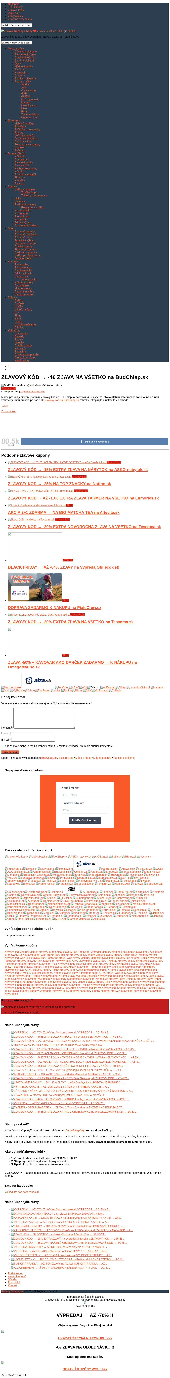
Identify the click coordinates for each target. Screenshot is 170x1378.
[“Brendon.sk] (55, 916)
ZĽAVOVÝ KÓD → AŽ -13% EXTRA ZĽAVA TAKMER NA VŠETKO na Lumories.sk (83, 498)
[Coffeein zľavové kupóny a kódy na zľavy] (79, 871)
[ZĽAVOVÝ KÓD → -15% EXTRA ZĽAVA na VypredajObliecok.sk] (50, 1070)
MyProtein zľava (14, 969)
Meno (5, 733)
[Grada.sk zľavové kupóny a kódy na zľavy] (42, 910)
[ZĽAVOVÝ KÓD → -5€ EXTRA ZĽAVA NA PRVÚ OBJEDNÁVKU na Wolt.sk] (57, 1111)
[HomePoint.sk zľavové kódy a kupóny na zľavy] (45, 883)
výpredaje (45, 990)
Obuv (18, 63)
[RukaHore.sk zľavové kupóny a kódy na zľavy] (72, 892)
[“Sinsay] (21, 916)
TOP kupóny (15, 7)
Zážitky (19, 300)
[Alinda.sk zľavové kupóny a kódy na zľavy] (118, 895)
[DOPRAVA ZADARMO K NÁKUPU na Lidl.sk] (39, 1045)
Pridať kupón (15, 1273)
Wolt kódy (152, 972)
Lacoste (26, 102)
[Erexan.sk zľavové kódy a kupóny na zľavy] (28, 883)
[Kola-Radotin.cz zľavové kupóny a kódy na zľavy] (88, 910)
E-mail (6, 739)
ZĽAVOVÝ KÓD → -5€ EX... (120, 1111)
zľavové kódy (60, 990)
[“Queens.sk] (104, 916)
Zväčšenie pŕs (29, 192)
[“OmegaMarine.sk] (78, 919)
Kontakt (12, 1285)
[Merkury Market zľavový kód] (11, 687)
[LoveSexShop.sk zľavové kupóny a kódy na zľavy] (71, 901)
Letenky (19, 342)
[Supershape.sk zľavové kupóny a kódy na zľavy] (83, 898)
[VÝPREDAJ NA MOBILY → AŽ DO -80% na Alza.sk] (43, 1247)
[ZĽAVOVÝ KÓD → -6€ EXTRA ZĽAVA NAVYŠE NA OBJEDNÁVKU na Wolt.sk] (59, 1057)
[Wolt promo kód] (83, 687)
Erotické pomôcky (25, 357)
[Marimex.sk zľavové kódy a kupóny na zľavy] (13, 874)
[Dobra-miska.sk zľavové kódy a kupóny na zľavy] (85, 877)
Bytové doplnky (24, 162)
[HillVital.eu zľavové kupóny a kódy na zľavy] (65, 898)
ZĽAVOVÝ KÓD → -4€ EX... (105, 1036)
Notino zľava (130, 954)
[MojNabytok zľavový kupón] (100, 690)
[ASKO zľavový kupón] (74, 687)
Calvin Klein (28, 90)
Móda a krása (16, 48)
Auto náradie (28, 279)
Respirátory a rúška (32, 207)
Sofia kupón (119, 966)
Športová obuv (23, 237)
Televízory (21, 126)
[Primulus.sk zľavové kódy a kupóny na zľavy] (65, 877)
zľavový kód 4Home (127, 957)
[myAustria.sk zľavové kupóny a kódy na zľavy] (140, 877)
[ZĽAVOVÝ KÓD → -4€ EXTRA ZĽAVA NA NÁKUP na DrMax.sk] (50, 1036)
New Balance (29, 105)
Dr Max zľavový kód (25, 978)
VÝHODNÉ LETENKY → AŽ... (94, 1255)
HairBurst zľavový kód (36, 984)
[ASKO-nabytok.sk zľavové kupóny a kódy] (79, 856)
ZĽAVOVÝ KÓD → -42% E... (112, 1099)
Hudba (19, 321)
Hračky (19, 306)
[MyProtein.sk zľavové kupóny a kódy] (47, 868)
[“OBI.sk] (10, 916)
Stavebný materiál (25, 174)
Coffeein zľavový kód (141, 981)
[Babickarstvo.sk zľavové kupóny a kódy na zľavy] (107, 877)
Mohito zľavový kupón (90, 981)
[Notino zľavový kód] (66, 690)
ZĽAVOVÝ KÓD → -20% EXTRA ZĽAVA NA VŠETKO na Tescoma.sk (70, 622)
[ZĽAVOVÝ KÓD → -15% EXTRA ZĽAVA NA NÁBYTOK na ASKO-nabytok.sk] (57, 462)
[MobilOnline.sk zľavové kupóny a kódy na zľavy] (15, 904)
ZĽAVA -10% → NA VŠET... (90, 1095)
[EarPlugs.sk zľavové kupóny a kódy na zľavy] (107, 910)
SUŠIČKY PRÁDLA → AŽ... (90, 1263)
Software (20, 150)
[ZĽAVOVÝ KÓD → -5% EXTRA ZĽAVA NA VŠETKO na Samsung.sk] (53, 1078)
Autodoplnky (22, 285)
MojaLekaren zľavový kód (65, 984)
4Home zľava (67, 975)
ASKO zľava (106, 972)
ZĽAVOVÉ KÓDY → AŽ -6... (123, 1061)
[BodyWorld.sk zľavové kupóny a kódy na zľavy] (14, 913)
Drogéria (20, 75)
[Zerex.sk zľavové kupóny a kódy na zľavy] (48, 913)
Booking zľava (121, 975)
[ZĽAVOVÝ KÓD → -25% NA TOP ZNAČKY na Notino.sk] (40, 476)
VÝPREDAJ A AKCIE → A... (92, 1086)
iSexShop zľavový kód (33, 981)
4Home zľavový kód (72, 954)
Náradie (19, 171)
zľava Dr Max (84, 963)
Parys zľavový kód (105, 987)
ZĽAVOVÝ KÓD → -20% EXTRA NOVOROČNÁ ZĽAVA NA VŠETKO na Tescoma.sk (84, 526)
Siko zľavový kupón (116, 981)
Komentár (7, 727)
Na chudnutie (22, 210)
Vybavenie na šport (26, 243)
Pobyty (19, 339)
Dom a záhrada (17, 153)
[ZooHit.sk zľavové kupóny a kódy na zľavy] (106, 904)
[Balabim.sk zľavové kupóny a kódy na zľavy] (103, 895)
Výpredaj (68, 560)
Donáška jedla (23, 345)
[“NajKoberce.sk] (139, 916)
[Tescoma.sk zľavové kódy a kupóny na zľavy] (134, 874)
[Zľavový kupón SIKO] (87, 690)
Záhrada (20, 183)
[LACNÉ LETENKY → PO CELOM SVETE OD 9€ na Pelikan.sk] (50, 1259)
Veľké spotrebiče (24, 135)
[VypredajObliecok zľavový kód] (139, 687)
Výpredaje (14, 13)
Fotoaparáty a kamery (27, 144)
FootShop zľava (56, 957)
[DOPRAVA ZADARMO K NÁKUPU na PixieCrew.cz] (35, 600)
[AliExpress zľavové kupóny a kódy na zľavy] (40, 871)
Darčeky (19, 303)
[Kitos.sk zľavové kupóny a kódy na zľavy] (50, 898)
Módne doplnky (24, 66)
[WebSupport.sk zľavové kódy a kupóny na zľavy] (96, 874)
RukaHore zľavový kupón (26, 966)
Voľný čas (14, 330)
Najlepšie (13, 4)
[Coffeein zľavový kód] (115, 690)
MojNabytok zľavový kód (147, 960)
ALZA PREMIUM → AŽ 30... (94, 1267)
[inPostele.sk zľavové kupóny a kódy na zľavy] (136, 901)
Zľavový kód (8, 388)
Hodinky (19, 147)
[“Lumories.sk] (125, 913)
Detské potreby (23, 246)
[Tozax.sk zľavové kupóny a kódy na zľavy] (56, 910)
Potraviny (20, 351)
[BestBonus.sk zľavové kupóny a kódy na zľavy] (35, 904)
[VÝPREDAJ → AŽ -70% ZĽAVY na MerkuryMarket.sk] (44, 1032)
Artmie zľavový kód (81, 987)
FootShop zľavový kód (18, 960)
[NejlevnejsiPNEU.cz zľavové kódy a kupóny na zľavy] (89, 880)
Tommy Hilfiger (30, 114)
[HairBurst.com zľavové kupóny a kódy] (108, 868)
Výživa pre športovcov (28, 255)
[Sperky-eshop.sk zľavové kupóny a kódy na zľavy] (16, 880)
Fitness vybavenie (25, 249)
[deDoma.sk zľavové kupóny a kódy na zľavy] (141, 892)
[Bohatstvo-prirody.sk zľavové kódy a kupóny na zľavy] (31, 877)
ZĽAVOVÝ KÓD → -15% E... (107, 1070)
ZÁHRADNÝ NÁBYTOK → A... (114, 1090)
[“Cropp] (10, 919)
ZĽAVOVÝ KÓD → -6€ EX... (124, 1057)
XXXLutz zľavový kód (32, 957)
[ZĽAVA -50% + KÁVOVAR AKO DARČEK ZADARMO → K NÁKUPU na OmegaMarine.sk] (35, 655)
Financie (20, 177)
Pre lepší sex (22, 216)
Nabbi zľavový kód (58, 987)
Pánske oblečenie (25, 54)
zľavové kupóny (19, 990)
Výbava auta (22, 276)
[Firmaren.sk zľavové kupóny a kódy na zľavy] (103, 883)
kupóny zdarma (100, 990)
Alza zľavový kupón (63, 963)
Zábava (12, 297)
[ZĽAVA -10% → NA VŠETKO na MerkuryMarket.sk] (42, 1095)
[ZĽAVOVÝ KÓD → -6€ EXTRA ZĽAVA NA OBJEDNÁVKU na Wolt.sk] (2, 1363)
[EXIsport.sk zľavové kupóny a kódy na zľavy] (121, 904)
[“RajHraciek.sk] (36, 916)
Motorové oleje (23, 288)
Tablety (19, 132)
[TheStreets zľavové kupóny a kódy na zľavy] (61, 871)
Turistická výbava (25, 240)
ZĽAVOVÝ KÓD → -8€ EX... (106, 1065)
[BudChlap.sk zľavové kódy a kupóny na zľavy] (117, 874)
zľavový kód (125, 990)
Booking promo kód (145, 969)
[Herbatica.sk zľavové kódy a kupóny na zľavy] (64, 883)
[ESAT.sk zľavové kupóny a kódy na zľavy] (124, 877)
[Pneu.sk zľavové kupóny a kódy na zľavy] (147, 895)
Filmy (18, 315)
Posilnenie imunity (25, 204)
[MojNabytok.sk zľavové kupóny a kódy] (39, 856)
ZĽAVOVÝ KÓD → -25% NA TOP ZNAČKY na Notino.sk (59, 483)
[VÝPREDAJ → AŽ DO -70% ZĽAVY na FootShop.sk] (43, 1251)
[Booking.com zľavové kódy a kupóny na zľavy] (66, 880)
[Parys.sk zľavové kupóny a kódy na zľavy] (137, 883)
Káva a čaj (21, 348)
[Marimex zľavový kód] (157, 687)
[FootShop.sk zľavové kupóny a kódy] (58, 856)
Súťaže (12, 1279)
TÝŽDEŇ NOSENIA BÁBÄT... (106, 1107)
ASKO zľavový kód (43, 960)
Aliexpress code (88, 972)
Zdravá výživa (23, 222)
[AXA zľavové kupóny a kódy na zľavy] (17, 871)
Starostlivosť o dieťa (26, 225)
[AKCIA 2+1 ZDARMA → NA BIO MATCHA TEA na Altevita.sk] (37, 505)
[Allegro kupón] (121, 687)
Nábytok (19, 156)
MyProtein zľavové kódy (52, 978)
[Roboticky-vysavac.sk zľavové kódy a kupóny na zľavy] (35, 874)
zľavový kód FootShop (76, 951)
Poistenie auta (23, 267)
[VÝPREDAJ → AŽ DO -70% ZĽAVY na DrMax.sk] (41, 1103)
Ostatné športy (23, 258)
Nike (24, 108)
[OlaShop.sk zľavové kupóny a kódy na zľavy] (32, 913)
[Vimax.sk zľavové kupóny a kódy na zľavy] (140, 898)
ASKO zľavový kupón (27, 954)
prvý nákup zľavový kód (148, 990)
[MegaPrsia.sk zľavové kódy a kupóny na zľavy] (151, 871)
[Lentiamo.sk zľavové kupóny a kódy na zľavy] (127, 907)
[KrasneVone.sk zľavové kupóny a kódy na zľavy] (122, 898)
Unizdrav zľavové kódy (139, 978)
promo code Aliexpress (140, 966)
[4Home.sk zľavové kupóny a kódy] (129, 856)
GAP (24, 93)
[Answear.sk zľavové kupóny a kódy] (127, 868)
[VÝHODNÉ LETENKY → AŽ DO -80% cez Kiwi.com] (43, 1255)
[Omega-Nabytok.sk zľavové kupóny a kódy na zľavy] (53, 895)
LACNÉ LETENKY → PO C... (106, 1259)
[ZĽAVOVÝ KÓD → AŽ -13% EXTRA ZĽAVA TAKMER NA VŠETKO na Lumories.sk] (41, 490)
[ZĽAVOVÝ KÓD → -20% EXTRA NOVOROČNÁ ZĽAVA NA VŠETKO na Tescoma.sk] (31, 519)
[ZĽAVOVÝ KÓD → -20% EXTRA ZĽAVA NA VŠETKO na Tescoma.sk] (39, 614)
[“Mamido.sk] (156, 913)
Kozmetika (21, 72)
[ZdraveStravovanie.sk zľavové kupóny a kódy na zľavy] (80, 895)
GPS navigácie (23, 273)
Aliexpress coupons (40, 972)
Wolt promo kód (50, 954)
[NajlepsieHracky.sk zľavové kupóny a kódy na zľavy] (58, 904)
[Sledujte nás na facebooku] (22, 1192)
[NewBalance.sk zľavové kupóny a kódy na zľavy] (57, 907)
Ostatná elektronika (26, 138)
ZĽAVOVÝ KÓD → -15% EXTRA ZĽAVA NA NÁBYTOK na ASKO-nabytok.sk (78, 469)
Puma (24, 111)
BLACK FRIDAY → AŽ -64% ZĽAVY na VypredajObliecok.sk (63, 567)
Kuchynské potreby (26, 168)
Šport (11, 228)
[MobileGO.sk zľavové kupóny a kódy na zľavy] (121, 883)
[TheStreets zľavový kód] (43, 690)
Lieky (18, 198)
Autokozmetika (23, 270)
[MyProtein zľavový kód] (17, 690)
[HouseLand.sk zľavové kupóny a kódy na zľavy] (118, 901)
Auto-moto (14, 261)
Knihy (18, 318)
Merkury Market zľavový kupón (103, 954)
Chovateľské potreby (27, 354)
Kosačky (20, 180)
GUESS (26, 96)
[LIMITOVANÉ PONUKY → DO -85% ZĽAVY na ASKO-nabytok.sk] (51, 1082)
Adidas (25, 84)
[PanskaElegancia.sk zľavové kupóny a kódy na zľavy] (84, 904)
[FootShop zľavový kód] (62, 687)
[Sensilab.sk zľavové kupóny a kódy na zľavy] (139, 910)
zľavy (114, 990)
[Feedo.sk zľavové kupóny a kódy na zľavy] (106, 892)
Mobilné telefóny (24, 123)
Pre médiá (14, 1282)
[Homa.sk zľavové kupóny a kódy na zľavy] (123, 910)
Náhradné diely (24, 282)
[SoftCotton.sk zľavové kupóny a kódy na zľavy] (153, 883)
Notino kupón (139, 975)
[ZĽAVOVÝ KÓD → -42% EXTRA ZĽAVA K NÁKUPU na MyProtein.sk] (53, 1099)
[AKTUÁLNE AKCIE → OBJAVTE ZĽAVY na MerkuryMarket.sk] (49, 1074)
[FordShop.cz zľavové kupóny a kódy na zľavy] (37, 907)
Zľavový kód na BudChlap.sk (62, 400)
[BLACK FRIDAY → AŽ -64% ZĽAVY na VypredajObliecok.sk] (35, 560)
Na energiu (21, 213)
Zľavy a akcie (16, 16)
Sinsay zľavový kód (34, 987)
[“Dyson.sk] (89, 916)
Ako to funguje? (17, 1276)
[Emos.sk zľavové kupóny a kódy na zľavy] (70, 910)
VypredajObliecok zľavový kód (94, 975)
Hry (17, 312)
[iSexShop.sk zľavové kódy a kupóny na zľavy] (129, 880)
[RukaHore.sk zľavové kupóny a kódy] (14, 868)
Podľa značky (23, 81)
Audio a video (23, 141)
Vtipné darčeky (23, 309)
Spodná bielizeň (24, 60)
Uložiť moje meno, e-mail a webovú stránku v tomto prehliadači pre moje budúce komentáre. (59, 746)
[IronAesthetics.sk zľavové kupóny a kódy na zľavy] (16, 907)
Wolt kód (120, 972)
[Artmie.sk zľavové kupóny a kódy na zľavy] (157, 892)
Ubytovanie (21, 333)
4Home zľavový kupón (44, 975)
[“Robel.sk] (92, 913)
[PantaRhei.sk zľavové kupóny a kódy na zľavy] (123, 892)
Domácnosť (21, 159)
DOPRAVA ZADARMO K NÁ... (86, 1045)
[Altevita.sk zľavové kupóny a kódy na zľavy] (12, 898)
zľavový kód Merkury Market (21, 951)
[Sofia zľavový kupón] (5, 690)
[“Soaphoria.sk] (73, 916)
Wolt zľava (73, 957)
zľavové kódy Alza (66, 960)
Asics (24, 87)
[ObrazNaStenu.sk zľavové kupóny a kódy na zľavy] (32, 898)
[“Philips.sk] (141, 913)
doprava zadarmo (80, 990)
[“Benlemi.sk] (108, 913)
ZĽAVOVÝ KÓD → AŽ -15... (119, 1049)
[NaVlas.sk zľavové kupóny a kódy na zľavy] (75, 907)
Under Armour (29, 117)
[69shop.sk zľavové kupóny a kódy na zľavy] (133, 895)
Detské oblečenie (25, 57)
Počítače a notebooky (27, 129)
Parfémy (19, 69)
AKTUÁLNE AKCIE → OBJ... (105, 1074)
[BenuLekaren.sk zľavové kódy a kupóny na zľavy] (130, 871)
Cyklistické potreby (26, 252)
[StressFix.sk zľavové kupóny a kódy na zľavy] (102, 898)
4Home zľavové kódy (120, 969)
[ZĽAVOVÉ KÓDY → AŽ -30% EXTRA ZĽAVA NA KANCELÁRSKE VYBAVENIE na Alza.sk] (66, 1040)
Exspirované (66, 757)
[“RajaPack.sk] (24, 919)
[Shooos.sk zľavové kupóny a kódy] (110, 871)
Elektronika (14, 120)
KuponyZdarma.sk (12, 1291)
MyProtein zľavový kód (92, 960)
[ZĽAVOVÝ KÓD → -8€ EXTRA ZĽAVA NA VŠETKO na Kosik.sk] (50, 1065)
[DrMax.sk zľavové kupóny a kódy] (30, 868)
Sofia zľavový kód (151, 957)
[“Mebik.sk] (156, 916)
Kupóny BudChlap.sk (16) (32, 391)
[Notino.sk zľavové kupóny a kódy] (144, 856)
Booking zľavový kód (55, 966)
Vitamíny (20, 201)
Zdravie (12, 186)
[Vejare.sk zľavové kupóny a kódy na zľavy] (34, 880)
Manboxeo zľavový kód (80, 978)
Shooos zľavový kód (129, 987)
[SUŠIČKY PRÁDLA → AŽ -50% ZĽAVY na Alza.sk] (42, 1263)
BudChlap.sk (49, 757)
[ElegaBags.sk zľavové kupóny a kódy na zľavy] (93, 907)
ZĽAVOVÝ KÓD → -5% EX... (112, 1078)
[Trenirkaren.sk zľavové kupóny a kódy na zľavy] (50, 901)
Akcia (69, 505)
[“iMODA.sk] (59, 919)
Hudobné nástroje (25, 324)
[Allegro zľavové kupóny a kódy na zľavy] (95, 871)
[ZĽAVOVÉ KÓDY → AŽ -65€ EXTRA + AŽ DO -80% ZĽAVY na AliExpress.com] (59, 1061)
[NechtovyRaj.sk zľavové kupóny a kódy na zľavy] (29, 895)
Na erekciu (21, 219)
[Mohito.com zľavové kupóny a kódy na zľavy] (64, 868)
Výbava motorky (24, 294)
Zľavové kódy (16, 10)
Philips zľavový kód (93, 984)
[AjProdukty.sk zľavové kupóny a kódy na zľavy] (89, 892)
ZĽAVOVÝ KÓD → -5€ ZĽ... (110, 1053)
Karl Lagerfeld (29, 99)
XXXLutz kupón (135, 972)
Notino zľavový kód (39, 963)
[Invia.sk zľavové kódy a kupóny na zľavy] (144, 880)
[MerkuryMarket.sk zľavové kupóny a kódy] (16, 856)
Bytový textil (22, 165)
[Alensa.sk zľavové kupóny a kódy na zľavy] (32, 901)
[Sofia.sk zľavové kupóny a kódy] (115, 856)
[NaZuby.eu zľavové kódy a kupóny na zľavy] (12, 883)
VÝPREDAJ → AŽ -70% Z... (93, 1032)
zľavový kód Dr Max (16, 972)
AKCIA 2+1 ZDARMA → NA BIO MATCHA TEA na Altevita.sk (64, 512)
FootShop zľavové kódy (135, 951)
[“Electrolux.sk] (42, 919)
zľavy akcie (11, 993)
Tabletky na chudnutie (34, 195)
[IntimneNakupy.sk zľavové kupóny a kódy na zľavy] (95, 901)
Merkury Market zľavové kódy (98, 957)
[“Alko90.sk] (98, 919)
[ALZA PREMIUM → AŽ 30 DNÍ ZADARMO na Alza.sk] (44, 1267)
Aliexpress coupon (16, 963)
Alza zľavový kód (78, 966)
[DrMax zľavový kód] (30, 690)
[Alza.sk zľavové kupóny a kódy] (85, 868)
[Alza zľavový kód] (38, 687)
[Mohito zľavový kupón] (56, 690)
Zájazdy (19, 336)
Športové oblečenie (26, 234)
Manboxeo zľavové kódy (110, 978)
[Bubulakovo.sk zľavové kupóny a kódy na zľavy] (84, 883)
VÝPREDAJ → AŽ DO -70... (88, 1103)
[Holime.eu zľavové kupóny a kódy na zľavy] (55, 892)
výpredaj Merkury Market (105, 951)
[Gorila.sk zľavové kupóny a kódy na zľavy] (11, 895)
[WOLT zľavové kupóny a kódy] (158, 868)
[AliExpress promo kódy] (108, 687)
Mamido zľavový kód (142, 984)
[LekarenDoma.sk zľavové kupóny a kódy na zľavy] (36, 892)
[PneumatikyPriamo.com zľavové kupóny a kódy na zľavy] (20, 910)
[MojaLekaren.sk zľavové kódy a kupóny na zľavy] (61, 874)
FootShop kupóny (100, 966)
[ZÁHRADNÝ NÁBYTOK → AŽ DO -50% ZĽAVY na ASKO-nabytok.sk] (53, 1090)
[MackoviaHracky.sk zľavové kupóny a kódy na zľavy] (143, 904)
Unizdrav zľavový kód (119, 960)
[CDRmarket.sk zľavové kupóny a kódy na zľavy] (15, 901)
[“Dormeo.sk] (120, 916)
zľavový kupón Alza (50, 951)
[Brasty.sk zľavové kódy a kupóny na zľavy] (79, 874)
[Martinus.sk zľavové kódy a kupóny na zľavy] (111, 880)
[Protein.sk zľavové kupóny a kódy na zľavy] (49, 880)
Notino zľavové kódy (66, 972)
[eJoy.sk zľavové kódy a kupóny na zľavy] (51, 877)
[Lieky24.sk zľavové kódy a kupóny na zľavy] (151, 874)
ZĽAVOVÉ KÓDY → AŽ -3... (138, 1040)
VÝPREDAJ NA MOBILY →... (92, 1247)
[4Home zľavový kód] (77, 690)
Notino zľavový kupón (64, 969)
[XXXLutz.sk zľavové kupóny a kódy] (100, 856)
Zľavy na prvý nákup (20, 19)
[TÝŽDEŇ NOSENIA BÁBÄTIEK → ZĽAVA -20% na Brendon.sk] (49, 1107)
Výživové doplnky (25, 189)
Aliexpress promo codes (92, 969)
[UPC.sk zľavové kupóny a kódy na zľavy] (154, 910)
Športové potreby (25, 231)
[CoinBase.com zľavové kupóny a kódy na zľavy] (15, 892)
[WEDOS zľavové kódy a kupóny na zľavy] (11, 877)
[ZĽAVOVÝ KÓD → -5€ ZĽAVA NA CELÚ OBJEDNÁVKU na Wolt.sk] (52, 1053)
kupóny (34, 990)
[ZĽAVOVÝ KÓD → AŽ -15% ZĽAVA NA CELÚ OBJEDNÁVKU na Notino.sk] (56, 1049)
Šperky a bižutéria (25, 78)
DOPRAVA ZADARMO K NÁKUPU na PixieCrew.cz (54, 607)
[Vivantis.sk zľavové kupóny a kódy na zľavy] (62, 913)
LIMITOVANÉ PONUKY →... (108, 1082)
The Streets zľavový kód (62, 981)
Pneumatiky (22, 264)
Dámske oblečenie (26, 51)
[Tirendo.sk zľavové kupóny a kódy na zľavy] (111, 907)
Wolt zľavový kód (103, 963)
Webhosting (22, 360)
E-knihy (19, 327)
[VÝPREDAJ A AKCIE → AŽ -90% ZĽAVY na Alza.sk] (43, 1086)
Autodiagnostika (24, 291)
